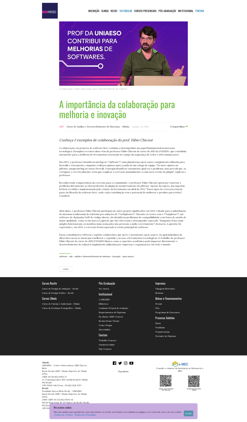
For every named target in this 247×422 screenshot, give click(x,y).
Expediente (123, 371)
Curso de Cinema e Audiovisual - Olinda (60, 304)
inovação (116, 256)
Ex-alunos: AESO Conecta (111, 316)
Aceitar (188, 413)
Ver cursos (104, 288)
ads (70, 256)
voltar (66, 269)
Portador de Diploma (165, 336)
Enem (158, 323)
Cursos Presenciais (145, 11)
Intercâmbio (104, 329)
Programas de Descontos (167, 312)
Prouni (158, 304)
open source (128, 256)
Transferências (162, 332)
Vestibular (125, 11)
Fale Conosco (105, 349)
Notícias (159, 293)
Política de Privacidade (85, 415)
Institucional (185, 11)
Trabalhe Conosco (107, 340)
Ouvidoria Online (107, 344)
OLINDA (105, 11)
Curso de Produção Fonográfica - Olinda (61, 308)
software (63, 256)
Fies (157, 308)
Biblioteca (103, 304)
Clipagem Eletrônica (165, 288)
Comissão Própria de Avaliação (113, 308)
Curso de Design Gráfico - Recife (58, 293)
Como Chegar (105, 325)
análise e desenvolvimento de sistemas (92, 256)
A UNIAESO (104, 299)
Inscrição (93, 11)
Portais (199, 11)
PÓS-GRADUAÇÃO (167, 11)
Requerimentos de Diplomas (112, 312)
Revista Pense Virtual (109, 321)
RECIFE (114, 11)
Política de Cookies (63, 415)
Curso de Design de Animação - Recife (60, 288)
